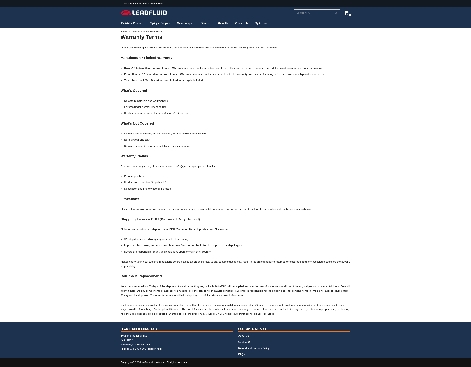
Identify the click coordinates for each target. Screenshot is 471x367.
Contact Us (241, 23)
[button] (143, 23)
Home (124, 31)
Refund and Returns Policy (253, 348)
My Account (261, 23)
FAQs (241, 354)
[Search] (336, 12)
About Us (223, 23)
